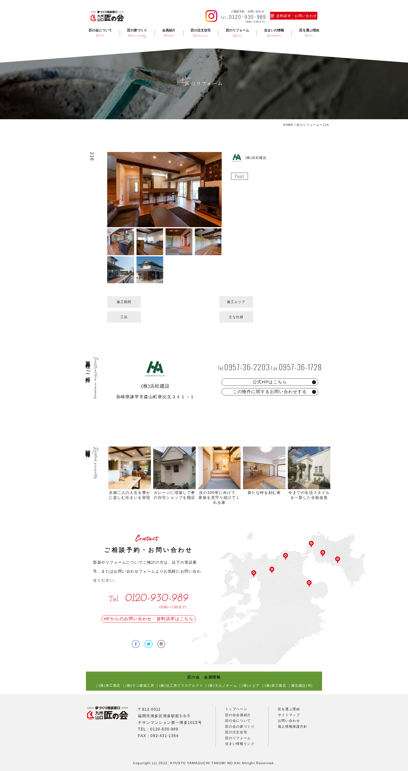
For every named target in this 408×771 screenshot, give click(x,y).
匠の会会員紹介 (238, 715)
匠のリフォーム (308, 125)
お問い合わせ (289, 720)
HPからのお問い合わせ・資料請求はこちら (149, 618)
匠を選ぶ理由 (289, 709)
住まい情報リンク (240, 744)
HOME (288, 125)
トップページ (236, 709)
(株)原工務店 (275, 685)
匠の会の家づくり (240, 726)
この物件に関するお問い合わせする (270, 391)
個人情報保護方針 (292, 726)
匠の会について (238, 720)
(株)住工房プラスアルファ (181, 685)
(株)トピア (251, 685)
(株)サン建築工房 (139, 685)
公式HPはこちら (270, 382)
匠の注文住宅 (236, 732)
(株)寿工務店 (109, 685)
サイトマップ (289, 715)
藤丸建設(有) (302, 685)
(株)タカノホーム (222, 685)
